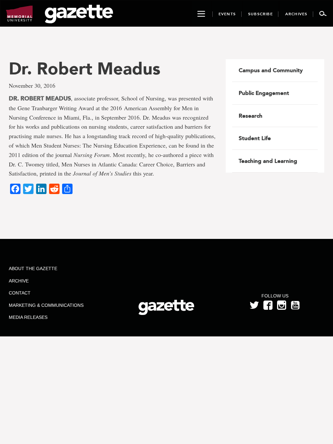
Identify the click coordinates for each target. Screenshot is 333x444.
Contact (20, 292)
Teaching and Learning (268, 161)
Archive (19, 280)
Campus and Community (271, 70)
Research (250, 115)
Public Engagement (264, 93)
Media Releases (28, 317)
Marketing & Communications (46, 305)
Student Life (255, 138)
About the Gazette (33, 268)
